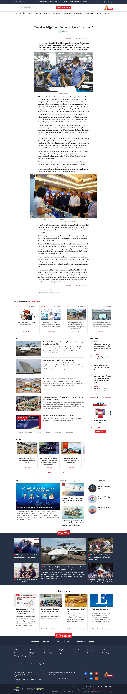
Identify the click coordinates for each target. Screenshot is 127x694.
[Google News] (111, 2)
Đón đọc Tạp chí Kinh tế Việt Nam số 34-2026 (58, 415)
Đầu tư (30, 13)
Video (95, 341)
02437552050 (54, 675)
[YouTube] (104, 2)
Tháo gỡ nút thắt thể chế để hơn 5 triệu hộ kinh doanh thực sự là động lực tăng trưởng (63, 398)
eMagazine (81, 481)
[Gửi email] (82, 38)
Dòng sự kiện (63, 591)
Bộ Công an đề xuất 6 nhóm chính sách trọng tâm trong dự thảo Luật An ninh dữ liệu (101, 324)
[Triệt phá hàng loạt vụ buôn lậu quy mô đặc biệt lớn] (26, 570)
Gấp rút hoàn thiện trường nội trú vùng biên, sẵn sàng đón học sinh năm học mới (100, 557)
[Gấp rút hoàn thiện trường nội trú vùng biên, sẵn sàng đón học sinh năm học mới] (100, 545)
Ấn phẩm (96, 386)
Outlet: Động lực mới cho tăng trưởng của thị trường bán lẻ (27, 460)
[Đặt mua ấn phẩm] (108, 7)
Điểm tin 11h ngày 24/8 (104, 498)
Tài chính (38, 13)
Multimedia (21, 481)
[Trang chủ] (16, 13)
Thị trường (67, 13)
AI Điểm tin (100, 481)
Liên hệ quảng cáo (64, 678)
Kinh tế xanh (57, 13)
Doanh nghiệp (78, 13)
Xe (60, 1)
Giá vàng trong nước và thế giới (75, 610)
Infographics (73, 481)
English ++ (85, 1)
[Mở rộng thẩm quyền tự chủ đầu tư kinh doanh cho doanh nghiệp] (26, 545)
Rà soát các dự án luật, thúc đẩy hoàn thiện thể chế (59, 379)
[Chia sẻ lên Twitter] (79, 38)
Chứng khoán (43, 1)
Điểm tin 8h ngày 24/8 (104, 508)
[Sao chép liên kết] (85, 38)
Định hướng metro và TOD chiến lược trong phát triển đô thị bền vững (25, 611)
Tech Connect (75, 1)
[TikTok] (108, 2)
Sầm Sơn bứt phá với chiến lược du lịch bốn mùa (58, 360)
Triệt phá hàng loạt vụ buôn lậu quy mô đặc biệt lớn (25, 581)
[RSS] (96, 678)
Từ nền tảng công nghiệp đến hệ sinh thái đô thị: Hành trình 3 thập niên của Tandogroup (73, 523)
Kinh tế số (47, 13)
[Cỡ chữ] (42, 38)
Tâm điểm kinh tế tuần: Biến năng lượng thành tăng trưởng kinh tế (72, 501)
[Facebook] (94, 2)
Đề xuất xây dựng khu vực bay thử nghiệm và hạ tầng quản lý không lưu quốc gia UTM (63, 343)
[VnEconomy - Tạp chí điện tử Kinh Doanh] (63, 635)
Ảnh (15, 664)
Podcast (67, 481)
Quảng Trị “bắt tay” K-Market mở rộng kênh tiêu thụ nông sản (71, 460)
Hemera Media (40, 688)
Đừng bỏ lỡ (20, 439)
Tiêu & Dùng (53, 1)
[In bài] (39, 38)
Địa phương (70, 456)
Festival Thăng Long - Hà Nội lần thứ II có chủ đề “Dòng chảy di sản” (100, 581)
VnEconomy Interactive (100, 609)
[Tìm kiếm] (19, 7)
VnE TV (66, 1)
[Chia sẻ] (88, 38)
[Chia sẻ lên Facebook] (76, 38)
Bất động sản (89, 13)
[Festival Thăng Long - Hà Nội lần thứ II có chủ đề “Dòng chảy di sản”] (100, 570)
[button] (49, 472)
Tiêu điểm (22, 13)
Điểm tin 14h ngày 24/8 (104, 487)
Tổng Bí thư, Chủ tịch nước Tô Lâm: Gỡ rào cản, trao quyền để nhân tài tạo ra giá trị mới (51, 324)
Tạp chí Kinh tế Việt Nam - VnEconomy (102, 689)
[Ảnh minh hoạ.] (63, 52)
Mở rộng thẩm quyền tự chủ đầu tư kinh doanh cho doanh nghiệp (26, 556)
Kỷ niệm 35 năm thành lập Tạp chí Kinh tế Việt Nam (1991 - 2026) (50, 611)
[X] (97, 2)
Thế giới (99, 13)
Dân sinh (107, 13)
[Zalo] (101, 2)
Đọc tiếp (19, 339)
